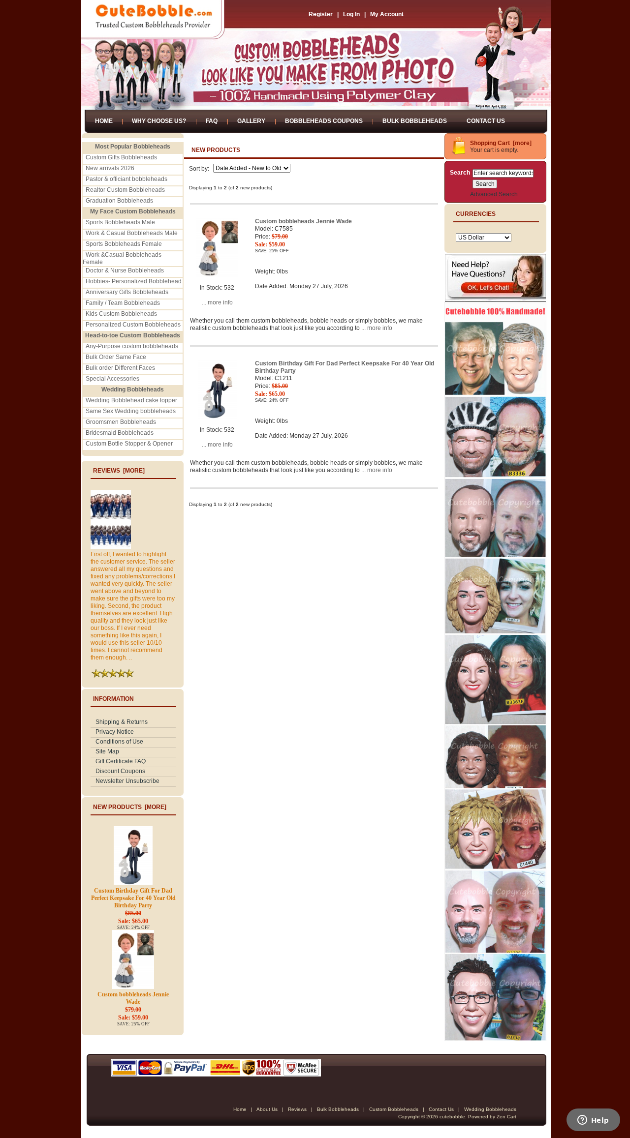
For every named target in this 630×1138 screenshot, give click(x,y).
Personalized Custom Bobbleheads (133, 324)
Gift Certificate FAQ (120, 761)
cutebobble (452, 1116)
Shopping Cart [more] (501, 143)
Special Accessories (112, 378)
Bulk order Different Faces (120, 367)
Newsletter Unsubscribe (127, 781)
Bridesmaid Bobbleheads (120, 432)
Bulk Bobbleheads (414, 121)
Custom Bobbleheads (393, 1109)
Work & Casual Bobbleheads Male (132, 233)
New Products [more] (129, 807)
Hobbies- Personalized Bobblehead (134, 281)
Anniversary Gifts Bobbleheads (127, 292)
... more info (217, 302)
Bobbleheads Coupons (324, 121)
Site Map (107, 751)
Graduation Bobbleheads (119, 200)
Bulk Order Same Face (116, 357)
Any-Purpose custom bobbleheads (132, 346)
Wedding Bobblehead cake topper (131, 400)
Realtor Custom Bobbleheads (125, 189)
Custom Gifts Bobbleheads (121, 157)
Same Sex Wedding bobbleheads (131, 411)
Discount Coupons (120, 771)
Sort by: (200, 168)
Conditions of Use (119, 741)
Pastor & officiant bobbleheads (126, 179)
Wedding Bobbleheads (490, 1109)
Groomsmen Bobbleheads (121, 422)
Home (104, 121)
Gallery (251, 121)
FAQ (212, 121)
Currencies (476, 213)
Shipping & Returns (121, 722)
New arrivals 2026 (110, 168)
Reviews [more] (119, 470)
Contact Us (486, 121)
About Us (267, 1109)
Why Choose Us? (159, 121)
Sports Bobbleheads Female (124, 243)
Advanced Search (494, 194)
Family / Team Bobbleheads (123, 302)
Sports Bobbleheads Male (120, 222)
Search (460, 172)
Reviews (297, 1109)
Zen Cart (506, 1116)
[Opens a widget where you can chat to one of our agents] (593, 1120)
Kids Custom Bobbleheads (121, 313)
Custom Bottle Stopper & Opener (129, 443)
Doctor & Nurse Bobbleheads (125, 270)
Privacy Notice (114, 731)
